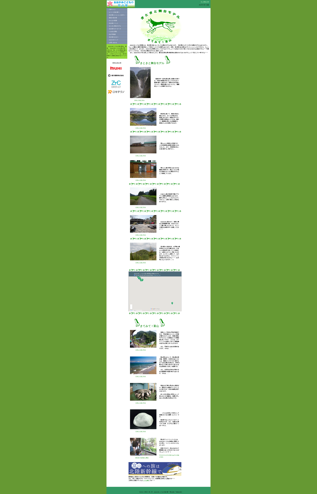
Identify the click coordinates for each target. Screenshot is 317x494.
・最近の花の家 (112, 18)
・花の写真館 (112, 34)
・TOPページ (111, 9)
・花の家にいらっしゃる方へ (116, 15)
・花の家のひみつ (113, 37)
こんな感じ (146, 480)
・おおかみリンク (113, 40)
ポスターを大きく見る (142, 457)
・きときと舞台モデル (114, 26)
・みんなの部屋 (112, 20)
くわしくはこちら (139, 100)
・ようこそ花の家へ (114, 12)
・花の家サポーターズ (114, 29)
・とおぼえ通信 (112, 31)
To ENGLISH (205, 2)
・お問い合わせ (112, 42)
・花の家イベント (113, 23)
